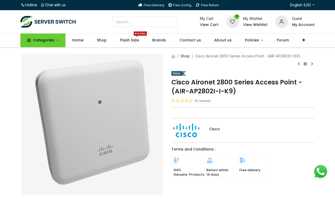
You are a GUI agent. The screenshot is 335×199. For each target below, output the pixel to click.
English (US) (300, 5)
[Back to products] (305, 64)
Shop (185, 56)
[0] (232, 21)
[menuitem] (77, 40)
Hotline (31, 5)
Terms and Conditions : (193, 149)
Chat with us (55, 5)
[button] (303, 40)
